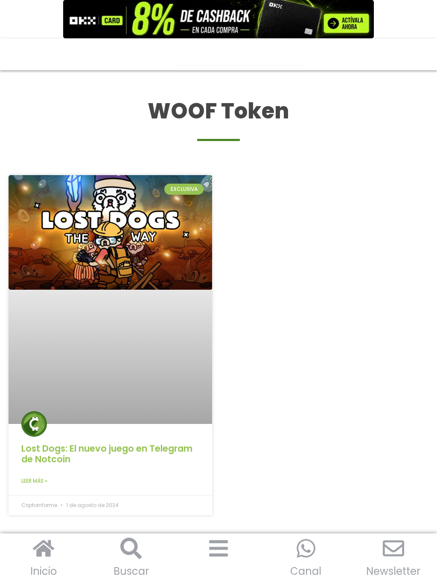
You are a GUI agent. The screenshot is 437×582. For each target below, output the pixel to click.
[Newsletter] (393, 548)
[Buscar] (131, 548)
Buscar (131, 571)
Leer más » (34, 480)
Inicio (43, 571)
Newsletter (393, 571)
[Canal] (306, 548)
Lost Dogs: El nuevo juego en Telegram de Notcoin (106, 453)
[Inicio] (43, 548)
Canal (305, 571)
